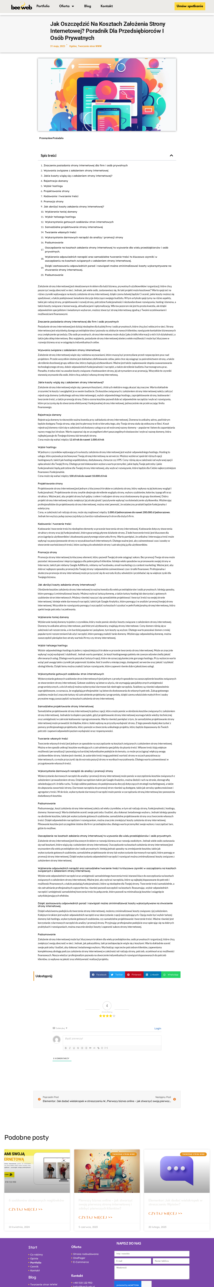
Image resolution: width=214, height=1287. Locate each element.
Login (157, 1028)
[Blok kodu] (94, 1048)
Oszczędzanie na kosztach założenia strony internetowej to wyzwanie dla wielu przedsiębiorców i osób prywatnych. (106, 249)
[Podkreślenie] (74, 1048)
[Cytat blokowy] (90, 1048)
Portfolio (43, 6)
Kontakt (107, 6)
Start (32, 1247)
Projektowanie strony (56, 191)
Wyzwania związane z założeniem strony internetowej (76, 170)
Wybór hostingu (53, 185)
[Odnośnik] (98, 1048)
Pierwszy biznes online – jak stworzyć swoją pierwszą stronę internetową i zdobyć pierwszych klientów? (105, 1204)
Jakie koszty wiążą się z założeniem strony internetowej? (78, 175)
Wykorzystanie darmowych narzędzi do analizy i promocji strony (84, 237)
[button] (171, 155)
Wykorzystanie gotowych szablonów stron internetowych (79, 221)
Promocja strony (53, 201)
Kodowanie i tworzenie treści (61, 196)
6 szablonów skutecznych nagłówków (36, 1200)
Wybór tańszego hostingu (60, 216)
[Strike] (78, 1048)
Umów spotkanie (190, 6)
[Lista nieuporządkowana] (86, 1048)
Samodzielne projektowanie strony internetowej (74, 226)
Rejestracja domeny (56, 180)
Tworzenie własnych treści (60, 232)
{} (102, 1048)
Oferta (64, 6)
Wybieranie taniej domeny (61, 211)
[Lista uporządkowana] (82, 1048)
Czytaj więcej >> (26, 1209)
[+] (106, 1048)
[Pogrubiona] (66, 1048)
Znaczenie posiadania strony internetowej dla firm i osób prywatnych (86, 165)
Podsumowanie (54, 242)
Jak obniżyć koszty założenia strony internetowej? (74, 206)
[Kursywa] (70, 1048)
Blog (87, 6)
